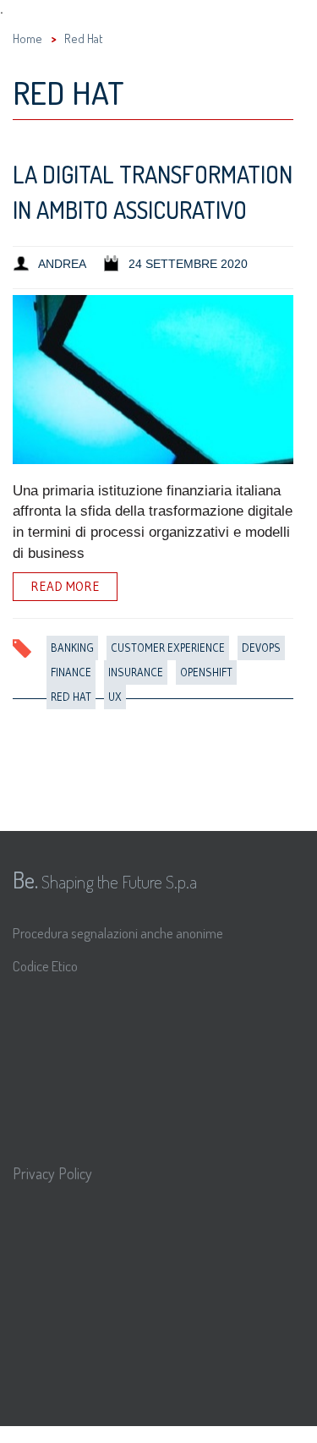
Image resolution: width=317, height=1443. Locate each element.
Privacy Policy (52, 1173)
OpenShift (206, 672)
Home (27, 38)
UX (115, 696)
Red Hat (71, 696)
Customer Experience (168, 647)
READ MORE (65, 586)
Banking (72, 647)
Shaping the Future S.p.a (105, 879)
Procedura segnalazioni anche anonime (118, 933)
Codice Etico (45, 966)
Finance (71, 672)
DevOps (261, 647)
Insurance (135, 672)
